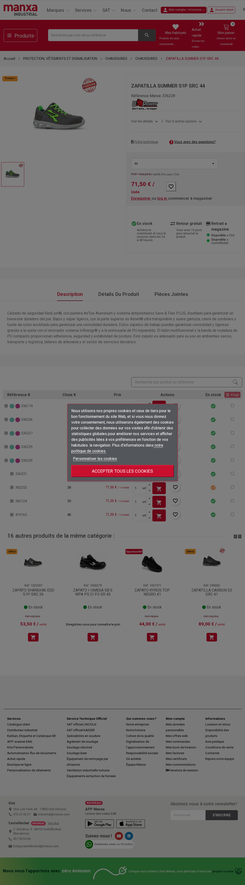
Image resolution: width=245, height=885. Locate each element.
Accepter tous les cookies (122, 471)
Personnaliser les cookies (95, 458)
